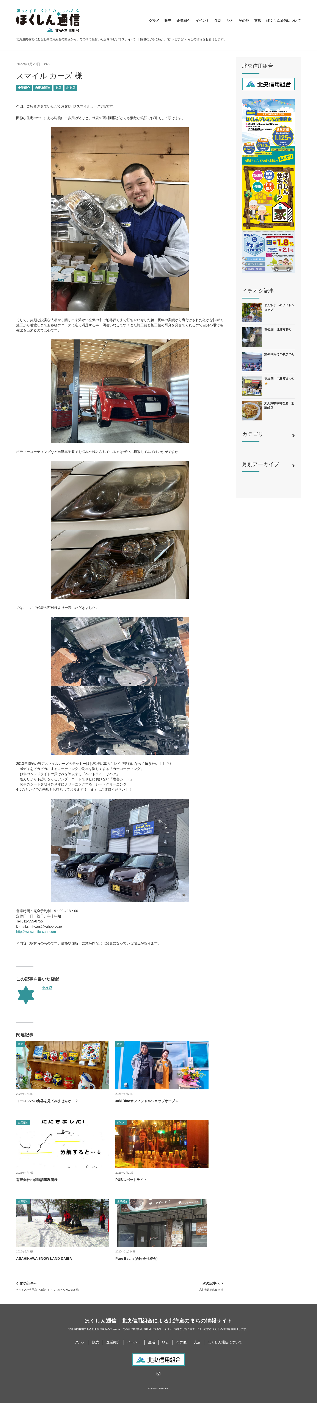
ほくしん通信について (283, 20)
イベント (202, 20)
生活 (218, 20)
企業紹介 (183, 20)
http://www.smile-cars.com (36, 931)
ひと (230, 20)
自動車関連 (42, 87)
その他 (244, 20)
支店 (257, 20)
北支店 (70, 87)
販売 (168, 20)
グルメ (154, 20)
